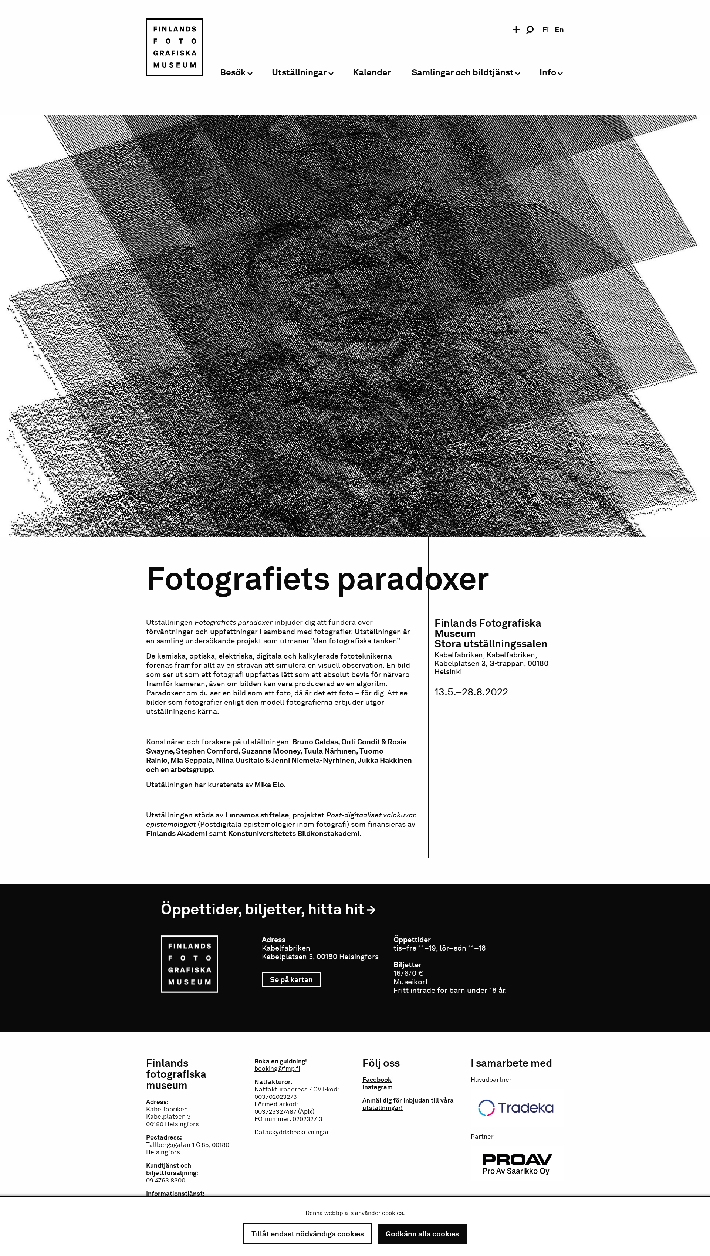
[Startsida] (174, 48)
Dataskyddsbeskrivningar (291, 1132)
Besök (233, 73)
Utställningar (299, 73)
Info (548, 73)
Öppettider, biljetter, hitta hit (262, 909)
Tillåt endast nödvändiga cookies (307, 1233)
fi (545, 29)
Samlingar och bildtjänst (463, 73)
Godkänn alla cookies (422, 1233)
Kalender (372, 73)
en (559, 29)
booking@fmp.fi (277, 1068)
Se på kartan (295, 979)
